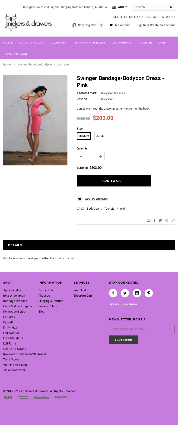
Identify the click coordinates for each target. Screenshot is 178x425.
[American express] (23, 397)
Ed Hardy (9, 317)
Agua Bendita (12, 290)
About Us (44, 295)
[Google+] (173, 220)
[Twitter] (160, 220)
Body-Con (93, 208)
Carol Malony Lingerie (17, 306)
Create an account (162, 25)
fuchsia (109, 208)
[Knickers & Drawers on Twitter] (125, 293)
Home (7, 64)
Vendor (82, 99)
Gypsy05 (9, 322)
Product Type (86, 93)
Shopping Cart (83, 295)
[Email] (148, 220)
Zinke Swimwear (14, 370)
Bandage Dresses (15, 301)
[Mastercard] (41, 397)
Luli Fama (9, 343)
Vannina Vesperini (15, 364)
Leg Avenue (11, 333)
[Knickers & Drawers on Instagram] (137, 293)
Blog (41, 311)
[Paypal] (61, 397)
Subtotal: (82, 168)
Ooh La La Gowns (14, 349)
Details (15, 245)
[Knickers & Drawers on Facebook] (113, 293)
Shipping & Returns (50, 301)
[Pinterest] (166, 220)
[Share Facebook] (154, 220)
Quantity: (82, 148)
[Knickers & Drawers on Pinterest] (149, 293)
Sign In (141, 25)
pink (122, 208)
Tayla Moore (11, 359)
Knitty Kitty (10, 327)
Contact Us (45, 290)
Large (100, 135)
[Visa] (7, 397)
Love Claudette (13, 338)
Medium (84, 135)
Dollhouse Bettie (14, 311)
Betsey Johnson (14, 295)
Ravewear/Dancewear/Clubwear (24, 354)
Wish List (80, 290)
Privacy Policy (47, 306)
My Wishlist (123, 25)
